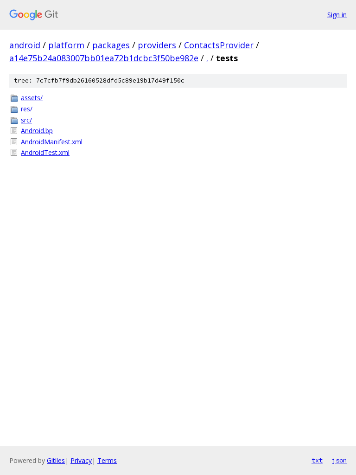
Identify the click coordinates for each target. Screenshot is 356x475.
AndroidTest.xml (45, 152)
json (339, 460)
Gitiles (56, 460)
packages (111, 45)
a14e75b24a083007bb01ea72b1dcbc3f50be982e (103, 58)
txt (317, 460)
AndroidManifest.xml (52, 141)
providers (157, 45)
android (24, 45)
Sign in (337, 14)
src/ (26, 120)
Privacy (81, 460)
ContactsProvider (219, 45)
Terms (107, 460)
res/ (26, 108)
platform (66, 45)
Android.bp (37, 130)
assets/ (32, 97)
